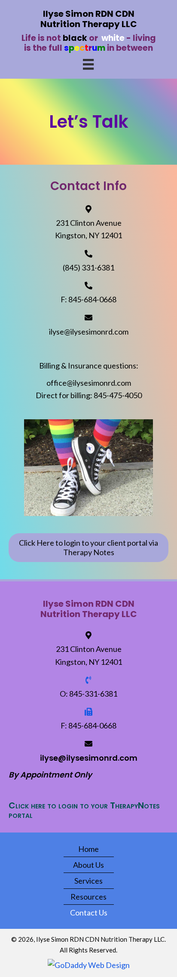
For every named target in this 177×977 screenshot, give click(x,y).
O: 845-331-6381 (88, 693)
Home (88, 849)
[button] (88, 547)
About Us (88, 864)
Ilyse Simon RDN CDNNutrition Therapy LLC (88, 19)
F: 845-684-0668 (88, 299)
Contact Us (88, 912)
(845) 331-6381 (88, 267)
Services (88, 880)
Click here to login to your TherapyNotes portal (84, 810)
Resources (88, 896)
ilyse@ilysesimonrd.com (88, 331)
